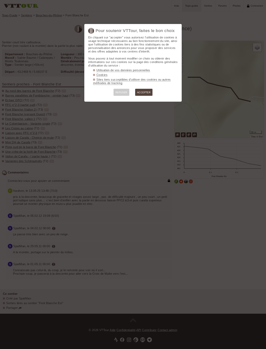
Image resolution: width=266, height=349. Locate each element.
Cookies (101, 74)
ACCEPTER (144, 92)
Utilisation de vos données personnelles (123, 70)
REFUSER (121, 92)
